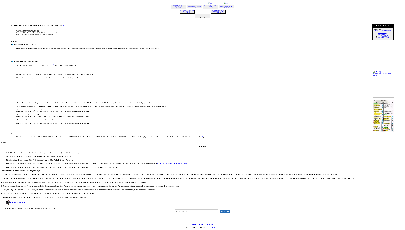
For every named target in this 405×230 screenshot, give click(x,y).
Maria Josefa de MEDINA (383, 37)
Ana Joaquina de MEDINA (383, 35)
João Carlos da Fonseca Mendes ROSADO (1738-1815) (210, 6)
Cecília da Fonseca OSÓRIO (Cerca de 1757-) (226, 7)
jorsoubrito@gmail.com (18, 202)
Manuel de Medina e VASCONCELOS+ (382, 33)
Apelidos (200, 224)
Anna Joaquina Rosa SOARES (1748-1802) (194, 7)
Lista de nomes (209, 224)
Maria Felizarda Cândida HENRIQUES (383, 30)
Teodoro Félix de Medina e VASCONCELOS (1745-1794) (178, 6)
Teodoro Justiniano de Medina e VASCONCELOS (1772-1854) (187, 11)
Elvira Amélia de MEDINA (383, 36)
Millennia (216, 227)
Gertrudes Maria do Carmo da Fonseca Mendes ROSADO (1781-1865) (218, 11)
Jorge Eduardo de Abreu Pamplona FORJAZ (172, 163)
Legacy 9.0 (210, 227)
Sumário (193, 224)
